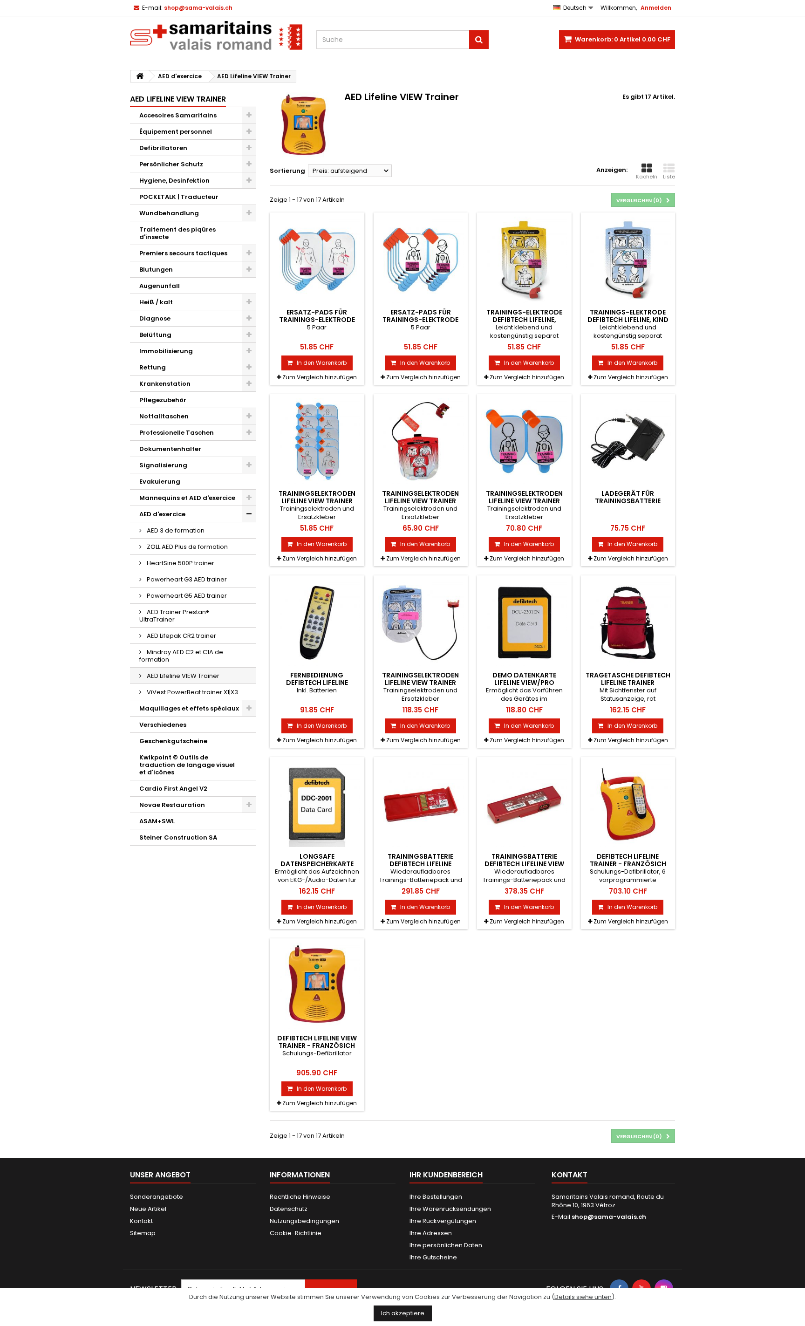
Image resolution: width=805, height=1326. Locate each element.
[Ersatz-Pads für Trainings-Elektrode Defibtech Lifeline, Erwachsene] (317, 260)
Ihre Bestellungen (435, 1196)
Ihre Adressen (430, 1233)
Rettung (152, 367)
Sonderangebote (156, 1196)
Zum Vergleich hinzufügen (319, 377)
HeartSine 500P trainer (179, 563)
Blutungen (156, 269)
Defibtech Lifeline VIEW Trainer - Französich (317, 1041)
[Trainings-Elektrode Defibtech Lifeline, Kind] (628, 260)
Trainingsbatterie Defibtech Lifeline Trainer (420, 864)
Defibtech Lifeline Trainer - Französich (628, 860)
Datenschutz (288, 1208)
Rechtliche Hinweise (300, 1196)
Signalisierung (163, 465)
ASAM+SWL (157, 821)
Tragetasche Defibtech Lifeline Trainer (628, 678)
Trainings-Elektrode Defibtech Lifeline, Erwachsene (524, 320)
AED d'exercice (162, 514)
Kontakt (141, 1221)
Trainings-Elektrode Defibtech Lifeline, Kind (628, 316)
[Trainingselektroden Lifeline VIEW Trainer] (317, 441)
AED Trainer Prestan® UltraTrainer (174, 616)
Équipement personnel (175, 131)
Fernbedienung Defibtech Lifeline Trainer (317, 682)
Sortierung (287, 170)
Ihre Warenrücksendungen (450, 1208)
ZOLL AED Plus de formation (186, 546)
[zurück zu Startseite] (140, 76)
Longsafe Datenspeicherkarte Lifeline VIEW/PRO (317, 864)
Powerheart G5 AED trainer (186, 595)
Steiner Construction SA (178, 837)
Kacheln (646, 176)
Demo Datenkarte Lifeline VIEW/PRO (524, 678)
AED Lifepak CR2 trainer (180, 635)
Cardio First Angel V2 (173, 788)
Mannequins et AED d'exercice (187, 497)
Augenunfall (159, 285)
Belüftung (155, 334)
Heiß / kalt (156, 302)
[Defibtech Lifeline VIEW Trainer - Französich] (317, 986)
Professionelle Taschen (176, 432)
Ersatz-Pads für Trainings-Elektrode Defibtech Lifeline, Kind (420, 320)
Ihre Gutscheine (433, 1257)
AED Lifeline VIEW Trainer (182, 675)
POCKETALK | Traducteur (178, 196)
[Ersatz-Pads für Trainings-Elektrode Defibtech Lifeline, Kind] (421, 260)
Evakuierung (159, 481)
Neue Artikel (148, 1208)
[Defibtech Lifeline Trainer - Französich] (628, 804)
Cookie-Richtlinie (295, 1233)
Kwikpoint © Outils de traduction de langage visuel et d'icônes (187, 765)
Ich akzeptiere (402, 1313)
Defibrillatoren (163, 148)
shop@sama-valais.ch (609, 1216)
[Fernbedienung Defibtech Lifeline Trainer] (317, 623)
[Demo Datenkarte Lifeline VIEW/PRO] (524, 623)
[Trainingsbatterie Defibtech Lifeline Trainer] (421, 804)
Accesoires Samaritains (178, 115)
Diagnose (155, 318)
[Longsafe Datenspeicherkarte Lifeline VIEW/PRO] (317, 804)
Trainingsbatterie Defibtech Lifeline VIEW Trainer (524, 864)
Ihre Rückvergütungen (442, 1221)
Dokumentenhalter (170, 448)
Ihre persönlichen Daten (445, 1245)
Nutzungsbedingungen (304, 1221)
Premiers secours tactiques (183, 253)
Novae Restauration (172, 804)
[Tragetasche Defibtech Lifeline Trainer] (628, 623)
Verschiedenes (162, 724)
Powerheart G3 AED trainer (186, 579)
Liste (669, 176)
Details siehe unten (583, 1296)
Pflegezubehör (162, 400)
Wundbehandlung (169, 213)
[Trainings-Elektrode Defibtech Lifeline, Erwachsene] (524, 260)
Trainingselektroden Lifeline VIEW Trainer (317, 497)
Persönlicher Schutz (171, 164)
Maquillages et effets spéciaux (189, 708)
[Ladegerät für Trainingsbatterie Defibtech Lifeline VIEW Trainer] (628, 441)
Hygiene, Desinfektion (174, 180)
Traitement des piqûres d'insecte (177, 233)
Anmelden (656, 8)
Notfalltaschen (164, 416)
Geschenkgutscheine (173, 741)
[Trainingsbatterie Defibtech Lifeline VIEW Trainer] (524, 804)
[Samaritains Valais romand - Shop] (216, 35)
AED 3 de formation (175, 530)
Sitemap (143, 1233)
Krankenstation (165, 383)
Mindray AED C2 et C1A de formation (181, 656)
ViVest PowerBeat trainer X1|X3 (191, 692)
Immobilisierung (166, 351)
